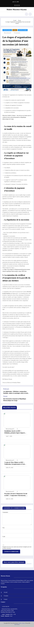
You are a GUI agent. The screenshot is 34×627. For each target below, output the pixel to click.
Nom (3, 527)
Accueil (5, 592)
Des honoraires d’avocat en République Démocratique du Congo (14, 399)
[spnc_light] (30, 14)
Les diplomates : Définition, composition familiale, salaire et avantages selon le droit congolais (15, 392)
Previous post (6, 389)
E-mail (3, 536)
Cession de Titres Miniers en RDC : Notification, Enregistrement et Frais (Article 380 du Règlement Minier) (14, 463)
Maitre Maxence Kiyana (17, 9)
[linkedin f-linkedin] (17, 5)
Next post (5, 396)
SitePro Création (22, 623)
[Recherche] (26, 14)
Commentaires (5, 512)
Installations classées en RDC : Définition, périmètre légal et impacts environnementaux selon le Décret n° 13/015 (14, 432)
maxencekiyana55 (7, 32)
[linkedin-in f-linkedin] (19, 5)
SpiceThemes (17, 624)
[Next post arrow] (30, 399)
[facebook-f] (15, 5)
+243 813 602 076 (5, 606)
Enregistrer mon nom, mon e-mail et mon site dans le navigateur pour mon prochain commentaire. (16, 547)
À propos (6, 595)
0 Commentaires (17, 32)
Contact (5, 599)
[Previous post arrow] (30, 391)
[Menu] (3, 14)
